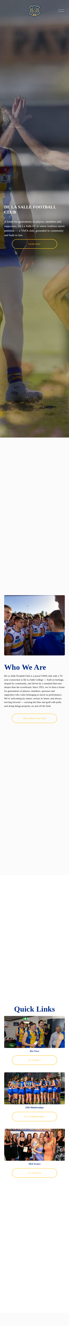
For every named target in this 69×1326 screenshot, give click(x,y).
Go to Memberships (34, 1116)
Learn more (34, 244)
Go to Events (34, 1173)
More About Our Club (34, 718)
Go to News (34, 1060)
